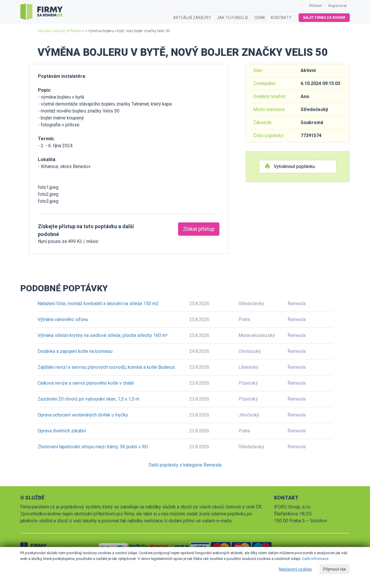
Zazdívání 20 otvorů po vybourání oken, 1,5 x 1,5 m (88, 399)
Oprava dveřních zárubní (62, 431)
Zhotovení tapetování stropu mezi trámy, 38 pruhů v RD (93, 446)
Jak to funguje (233, 17)
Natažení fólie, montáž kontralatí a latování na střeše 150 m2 (98, 303)
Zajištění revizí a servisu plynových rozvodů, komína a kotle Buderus (106, 367)
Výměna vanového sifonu (63, 319)
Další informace (315, 558)
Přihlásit (315, 6)
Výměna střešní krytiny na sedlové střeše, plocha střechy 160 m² (103, 335)
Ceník (259, 17)
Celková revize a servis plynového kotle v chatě (86, 383)
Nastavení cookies (295, 569)
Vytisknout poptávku (294, 166)
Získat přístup (198, 229)
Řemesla (77, 31)
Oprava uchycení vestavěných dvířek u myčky (83, 415)
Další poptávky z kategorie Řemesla (185, 465)
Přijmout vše (334, 569)
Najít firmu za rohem (324, 18)
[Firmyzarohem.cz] (41, 12)
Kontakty (281, 17)
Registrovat (337, 6)
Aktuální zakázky (192, 17)
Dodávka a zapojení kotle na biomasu (75, 351)
